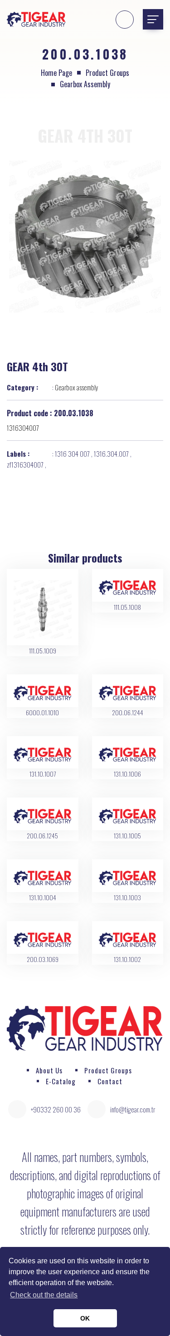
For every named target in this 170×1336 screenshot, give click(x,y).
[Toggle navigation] (153, 19)
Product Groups (107, 72)
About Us (49, 1070)
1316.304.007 (111, 454)
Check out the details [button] (44, 1295)
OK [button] (85, 1318)
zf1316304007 (25, 464)
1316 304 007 (72, 454)
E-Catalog (61, 1081)
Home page (56, 72)
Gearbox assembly (85, 84)
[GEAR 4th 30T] (85, 236)
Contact (109, 1081)
